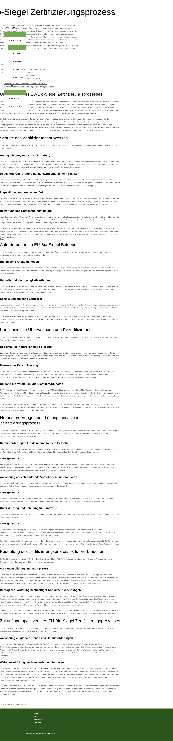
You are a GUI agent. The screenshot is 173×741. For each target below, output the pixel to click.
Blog (6, 20)
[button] (14, 28)
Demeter (18, 62)
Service (7, 86)
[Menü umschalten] (15, 34)
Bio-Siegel (8, 28)
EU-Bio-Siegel (20, 70)
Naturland (19, 78)
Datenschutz (16, 99)
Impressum (15, 107)
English (19, 704)
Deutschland (16, 41)
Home (6, 12)
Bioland (18, 54)
